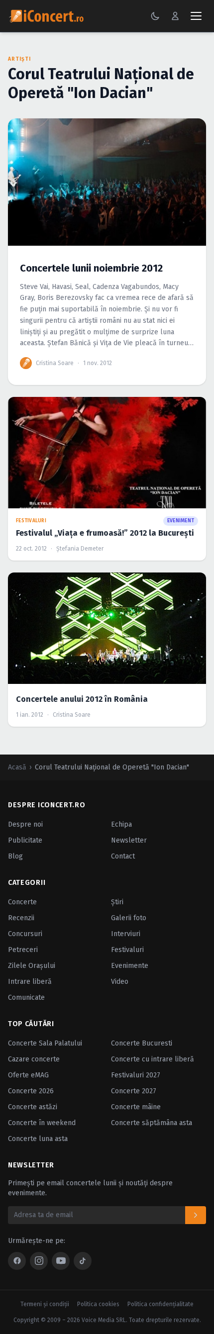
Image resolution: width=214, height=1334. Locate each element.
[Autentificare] (175, 16)
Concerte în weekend (42, 1123)
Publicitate (25, 840)
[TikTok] (83, 1261)
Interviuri (125, 934)
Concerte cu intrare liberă (152, 1059)
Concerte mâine (136, 1107)
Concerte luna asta (38, 1139)
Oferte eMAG (28, 1075)
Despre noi (25, 824)
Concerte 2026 (31, 1091)
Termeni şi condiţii (44, 1304)
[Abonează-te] (195, 1215)
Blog (15, 856)
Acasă (17, 767)
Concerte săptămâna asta (151, 1123)
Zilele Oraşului (31, 965)
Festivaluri (127, 950)
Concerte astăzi (32, 1107)
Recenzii (21, 918)
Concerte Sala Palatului (45, 1043)
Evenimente (129, 965)
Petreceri (23, 950)
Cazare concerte (34, 1059)
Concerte (22, 902)
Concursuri (25, 934)
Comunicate (26, 997)
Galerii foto (128, 918)
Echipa (121, 824)
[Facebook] (17, 1261)
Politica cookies (98, 1304)
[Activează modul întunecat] (155, 16)
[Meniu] (196, 16)
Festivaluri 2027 (135, 1075)
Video (119, 981)
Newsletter (129, 840)
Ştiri (117, 902)
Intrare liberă (30, 981)
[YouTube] (61, 1261)
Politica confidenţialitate (160, 1304)
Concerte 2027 (133, 1091)
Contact (123, 856)
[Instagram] (39, 1261)
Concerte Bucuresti (141, 1043)
